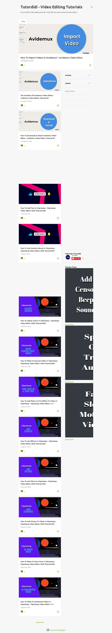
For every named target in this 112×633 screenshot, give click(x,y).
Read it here (69, 325)
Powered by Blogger (57, 630)
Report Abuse (70, 91)
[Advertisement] (39, 166)
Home (23, 21)
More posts (40, 622)
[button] (90, 65)
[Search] (92, 7)
